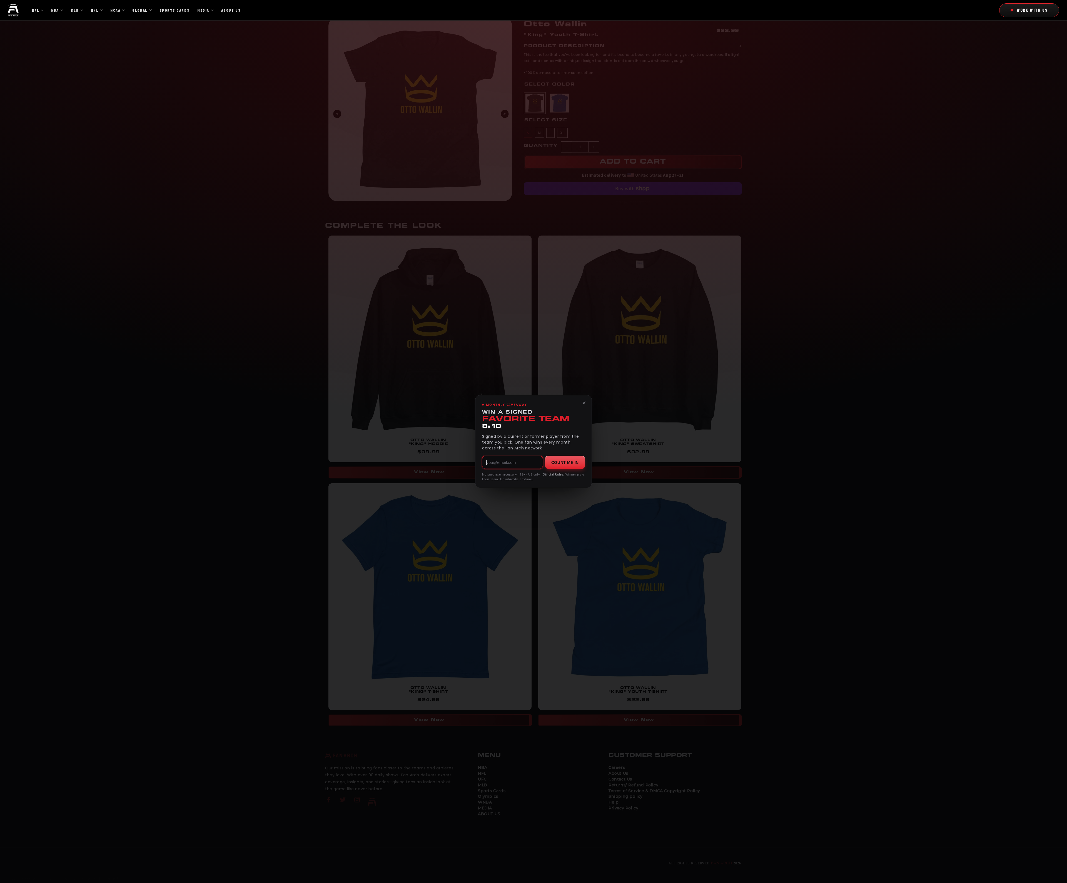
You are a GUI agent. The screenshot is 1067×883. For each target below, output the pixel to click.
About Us (231, 10)
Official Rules (553, 474)
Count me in (565, 462)
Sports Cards (174, 10)
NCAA (115, 10)
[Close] (584, 402)
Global (139, 10)
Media (203, 10)
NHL (95, 10)
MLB (75, 10)
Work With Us (1032, 9)
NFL (35, 10)
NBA (55, 10)
